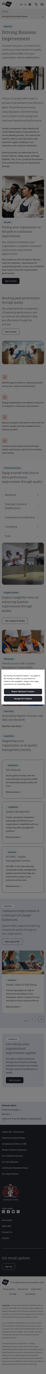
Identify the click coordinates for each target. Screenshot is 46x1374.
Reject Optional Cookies (23, 692)
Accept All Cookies (23, 699)
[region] (23, 687)
